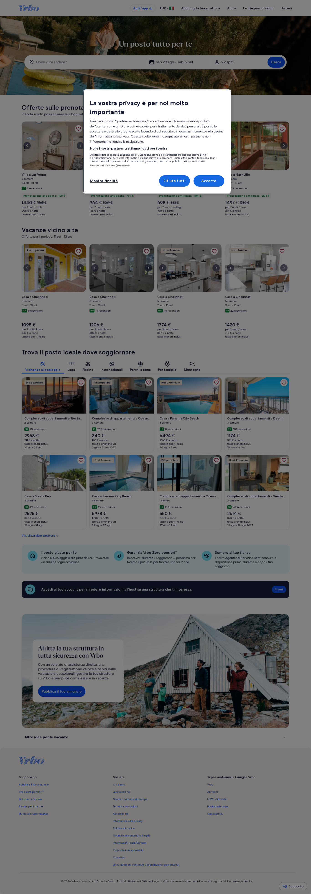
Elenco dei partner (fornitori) (110, 165)
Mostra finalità (104, 181)
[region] (157, 141)
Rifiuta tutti (174, 181)
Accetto (209, 181)
